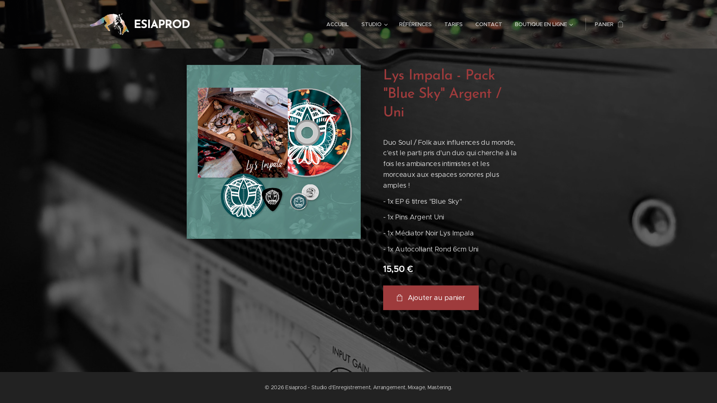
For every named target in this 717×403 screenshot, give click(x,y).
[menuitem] (337, 24)
